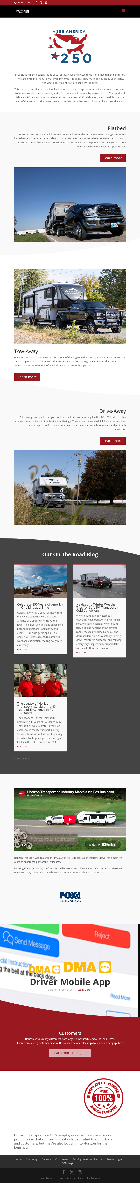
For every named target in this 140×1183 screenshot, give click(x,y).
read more (23, 649)
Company (31, 1159)
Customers (61, 1159)
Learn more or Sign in (70, 1052)
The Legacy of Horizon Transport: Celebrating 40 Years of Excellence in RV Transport (36, 708)
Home (18, 1159)
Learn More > (84, 989)
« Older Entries (22, 758)
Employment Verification (88, 1159)
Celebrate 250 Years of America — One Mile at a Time (40, 605)
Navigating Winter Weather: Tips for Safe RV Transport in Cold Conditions (98, 607)
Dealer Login (114, 1159)
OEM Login (68, 1163)
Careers (46, 1159)
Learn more (112, 158)
